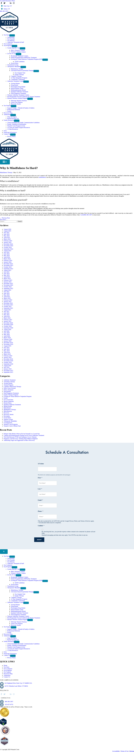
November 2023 (8, 265)
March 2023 (7, 278)
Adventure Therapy (9, 381)
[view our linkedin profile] (10, 3)
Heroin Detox (8, 403)
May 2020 (7, 334)
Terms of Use (124, 751)
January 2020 (7, 341)
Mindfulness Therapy (6, 172)
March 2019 (7, 354)
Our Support (7, 672)
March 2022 (7, 298)
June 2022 (7, 293)
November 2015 (8, 370)
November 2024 (8, 245)
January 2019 (7, 357)
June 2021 (7, 313)
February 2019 (8, 356)
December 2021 (8, 303)
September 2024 (8, 249)
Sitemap (131, 751)
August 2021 (7, 310)
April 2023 (7, 277)
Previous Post (5, 218)
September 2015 (8, 372)
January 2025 (7, 242)
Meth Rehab (7, 408)
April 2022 (7, 296)
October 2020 (8, 326)
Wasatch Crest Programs (11, 424)
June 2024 (7, 254)
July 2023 (6, 272)
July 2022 (6, 291)
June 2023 (7, 273)
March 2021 (7, 318)
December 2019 (8, 342)
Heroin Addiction (9, 401)
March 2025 (7, 239)
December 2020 (8, 323)
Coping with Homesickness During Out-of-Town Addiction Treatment (24, 435)
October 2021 (8, 306)
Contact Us (7, 677)
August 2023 (7, 270)
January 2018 (7, 369)
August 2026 (7, 229)
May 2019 (7, 351)
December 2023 (8, 264)
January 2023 (7, 282)
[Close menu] (4, 551)
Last (40, 489)
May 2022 (7, 295)
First (40, 478)
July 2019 (6, 347)
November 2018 (8, 360)
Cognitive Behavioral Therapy (12, 386)
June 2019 (7, 349)
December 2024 (8, 244)
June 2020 (7, 333)
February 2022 (8, 300)
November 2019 (8, 344)
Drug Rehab (7, 391)
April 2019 (7, 352)
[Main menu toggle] (5, 161)
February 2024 (8, 260)
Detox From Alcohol (10, 388)
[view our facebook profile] (1, 3)
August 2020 (7, 329)
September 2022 (8, 288)
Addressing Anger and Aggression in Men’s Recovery (19, 440)
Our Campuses (8, 668)
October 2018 (8, 362)
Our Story (6, 667)
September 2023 (8, 268)
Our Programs (8, 670)
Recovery (6, 413)
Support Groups (8, 419)
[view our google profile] (7, 3)
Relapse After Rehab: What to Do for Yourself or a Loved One (22, 434)
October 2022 (8, 287)
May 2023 (7, 275)
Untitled (41, 525)
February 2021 (8, 319)
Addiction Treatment (9, 380)
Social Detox (7, 418)
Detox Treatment (8, 390)
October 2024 (8, 247)
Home (5, 665)
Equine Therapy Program (11, 395)
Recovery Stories (8, 414)
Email (40, 500)
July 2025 (6, 232)
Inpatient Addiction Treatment (12, 404)
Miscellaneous (8, 411)
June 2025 (7, 234)
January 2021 (7, 321)
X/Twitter (41, 463)
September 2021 (8, 308)
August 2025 (7, 231)
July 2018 (6, 367)
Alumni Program (8, 385)
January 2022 (7, 301)
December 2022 (8, 283)
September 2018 (8, 364)
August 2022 (7, 290)
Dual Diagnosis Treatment (11, 393)
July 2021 (6, 311)
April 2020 (7, 336)
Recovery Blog (8, 673)
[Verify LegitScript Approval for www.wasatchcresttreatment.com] (3, 725)
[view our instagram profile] (13, 3)
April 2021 (7, 316)
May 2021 (7, 314)
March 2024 (7, 259)
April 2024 (7, 257)
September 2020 (8, 328)
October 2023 (8, 267)
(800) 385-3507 (87, 215)
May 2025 (7, 236)
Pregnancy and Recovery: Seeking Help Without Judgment (21, 438)
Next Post (3, 219)
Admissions (7, 675)
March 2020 (7, 337)
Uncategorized (8, 422)
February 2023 (8, 280)
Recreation (7, 416)
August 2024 (7, 250)
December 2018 (8, 359)
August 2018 (7, 365)
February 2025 (8, 241)
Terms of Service (85, 521)
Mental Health (8, 406)
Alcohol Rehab (8, 383)
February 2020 (8, 339)
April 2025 (7, 237)
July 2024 (6, 252)
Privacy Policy (73, 521)
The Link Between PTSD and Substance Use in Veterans (20, 437)
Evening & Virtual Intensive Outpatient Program (17, 396)
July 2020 (6, 331)
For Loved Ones (8, 399)
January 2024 (7, 262)
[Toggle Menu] (12, 35)
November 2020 (8, 324)
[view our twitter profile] (4, 3)
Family (6, 398)
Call (81, 215)
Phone (40, 511)
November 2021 (8, 305)
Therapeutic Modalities (10, 421)
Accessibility (116, 751)
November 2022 (8, 285)
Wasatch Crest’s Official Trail (12, 426)
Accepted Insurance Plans (7, 1)
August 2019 (7, 346)
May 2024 (7, 255)
